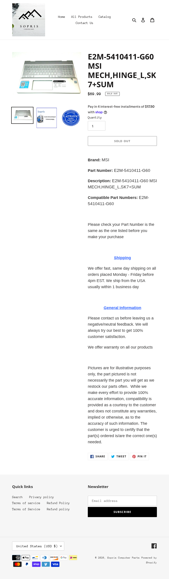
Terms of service (26, 503)
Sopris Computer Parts (123, 557)
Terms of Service (26, 509)
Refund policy (58, 509)
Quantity (95, 117)
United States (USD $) (37, 546)
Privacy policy (41, 497)
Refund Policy (58, 503)
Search (17, 497)
